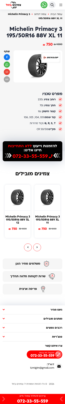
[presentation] (28, 247)
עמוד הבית (56, 14)
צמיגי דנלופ (40, 14)
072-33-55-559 (30, 156)
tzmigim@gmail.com (42, 368)
